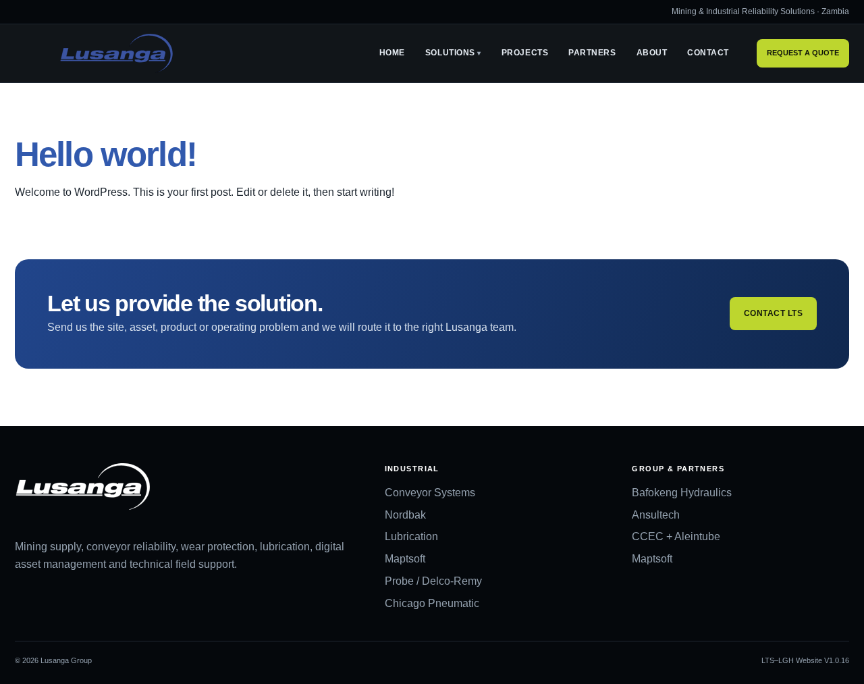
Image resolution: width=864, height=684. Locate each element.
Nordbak (405, 515)
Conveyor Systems (430, 492)
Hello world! (105, 154)
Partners (592, 53)
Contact (708, 53)
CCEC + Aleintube (676, 536)
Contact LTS (773, 313)
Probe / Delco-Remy (433, 581)
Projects (525, 53)
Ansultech (656, 515)
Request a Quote (803, 53)
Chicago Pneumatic (432, 603)
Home (392, 53)
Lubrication (411, 536)
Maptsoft (405, 558)
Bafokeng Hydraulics (682, 492)
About (652, 53)
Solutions (450, 53)
